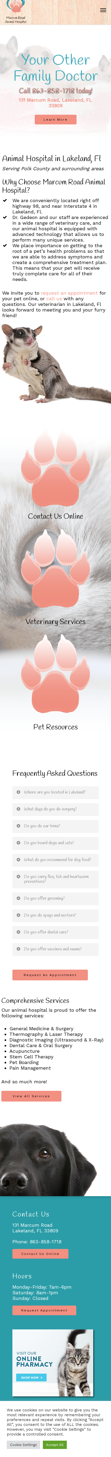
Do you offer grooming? (44, 898)
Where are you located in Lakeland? (54, 792)
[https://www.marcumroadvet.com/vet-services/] (55, 577)
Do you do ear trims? (42, 826)
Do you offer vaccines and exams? (53, 949)
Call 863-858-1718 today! (55, 91)
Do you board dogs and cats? (49, 843)
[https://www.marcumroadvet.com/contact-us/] (55, 474)
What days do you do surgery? (50, 809)
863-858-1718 (45, 1241)
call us (54, 298)
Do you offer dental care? (46, 932)
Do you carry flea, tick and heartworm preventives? (56, 879)
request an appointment (69, 293)
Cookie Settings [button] (23, 1445)
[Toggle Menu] (103, 10)
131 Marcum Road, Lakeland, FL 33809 (55, 102)
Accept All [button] (55, 1445)
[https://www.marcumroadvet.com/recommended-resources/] (55, 682)
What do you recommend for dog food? (57, 860)
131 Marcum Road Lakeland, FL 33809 (35, 1227)
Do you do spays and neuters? (50, 915)
